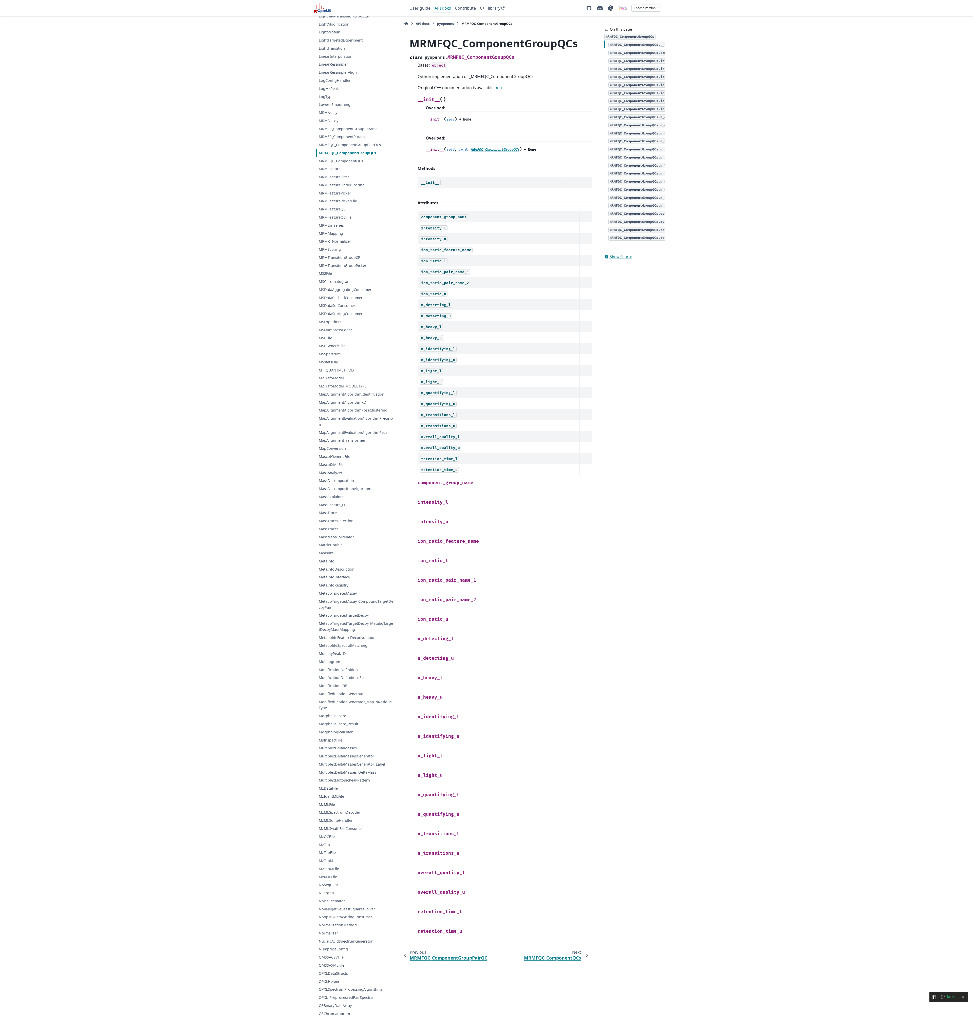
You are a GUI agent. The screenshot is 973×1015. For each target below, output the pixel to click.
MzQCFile (327, 836)
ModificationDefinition (338, 669)
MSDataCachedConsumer (341, 297)
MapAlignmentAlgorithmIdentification (351, 394)
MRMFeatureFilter (334, 176)
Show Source (620, 256)
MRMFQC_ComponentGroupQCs (347, 152)
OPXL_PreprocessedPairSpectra (346, 997)
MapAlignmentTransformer (342, 440)
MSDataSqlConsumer (337, 305)
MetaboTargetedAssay (338, 593)
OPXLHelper (329, 981)
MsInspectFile (330, 739)
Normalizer (328, 933)
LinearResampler (333, 64)
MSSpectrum (330, 354)
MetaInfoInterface (334, 577)
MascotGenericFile (334, 456)
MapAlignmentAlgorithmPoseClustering (353, 410)
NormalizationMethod (338, 925)
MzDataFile (328, 788)
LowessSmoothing (334, 104)
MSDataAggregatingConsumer (345, 289)
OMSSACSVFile (331, 957)
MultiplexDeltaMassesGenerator (346, 756)
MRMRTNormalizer (335, 241)
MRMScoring (330, 249)
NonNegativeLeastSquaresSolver (347, 908)
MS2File (325, 273)
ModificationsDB (333, 685)
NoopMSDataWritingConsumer (345, 916)
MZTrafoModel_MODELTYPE (343, 386)
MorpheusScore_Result (338, 723)
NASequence (330, 884)
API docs (443, 8)
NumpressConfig (333, 949)
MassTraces (329, 528)
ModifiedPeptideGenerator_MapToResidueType (355, 704)
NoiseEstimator (332, 901)
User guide (420, 8)
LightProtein (329, 32)
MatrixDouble (331, 544)
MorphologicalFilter (336, 732)
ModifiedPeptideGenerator (342, 693)
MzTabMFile (329, 868)
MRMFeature (330, 168)
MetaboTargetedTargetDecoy (344, 615)
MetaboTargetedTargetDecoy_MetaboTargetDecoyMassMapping (356, 626)
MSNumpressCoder (335, 329)
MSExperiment (331, 321)
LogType (326, 96)
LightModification (334, 24)
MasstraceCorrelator (336, 536)
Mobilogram (329, 661)
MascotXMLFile (331, 464)
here (499, 87)
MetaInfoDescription (336, 569)
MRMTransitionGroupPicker (342, 265)
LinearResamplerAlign (338, 72)
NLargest (326, 892)
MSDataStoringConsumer (341, 313)
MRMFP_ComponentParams (342, 136)
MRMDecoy (328, 120)
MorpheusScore (332, 715)
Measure (326, 553)
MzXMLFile (328, 876)
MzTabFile (327, 852)
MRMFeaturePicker (335, 193)
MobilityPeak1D (332, 653)
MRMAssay (328, 112)
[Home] (406, 23)
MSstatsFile (328, 362)
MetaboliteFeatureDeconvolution (347, 637)
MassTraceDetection (336, 520)
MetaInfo (326, 561)
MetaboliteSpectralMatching (343, 645)
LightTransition (332, 48)
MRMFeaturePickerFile (338, 201)
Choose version (645, 8)
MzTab (324, 844)
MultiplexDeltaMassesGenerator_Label (352, 764)
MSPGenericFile (332, 345)
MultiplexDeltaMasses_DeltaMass (347, 772)
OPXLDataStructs (333, 973)
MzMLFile (327, 804)
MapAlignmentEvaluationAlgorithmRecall (354, 432)
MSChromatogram (334, 281)
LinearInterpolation (335, 56)
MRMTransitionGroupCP (339, 257)
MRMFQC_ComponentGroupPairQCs (350, 144)
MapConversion (332, 448)
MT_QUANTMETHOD (336, 369)
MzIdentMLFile (331, 796)
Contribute (465, 8)
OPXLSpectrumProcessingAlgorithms (350, 989)
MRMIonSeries (331, 225)
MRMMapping (331, 233)
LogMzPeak (329, 88)
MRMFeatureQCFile (335, 217)
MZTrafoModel (331, 378)
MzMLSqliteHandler (336, 820)
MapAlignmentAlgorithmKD (342, 402)
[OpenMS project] (622, 8)
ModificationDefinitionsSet (342, 677)
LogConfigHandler (335, 80)
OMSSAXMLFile (331, 965)
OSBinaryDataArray (335, 1005)
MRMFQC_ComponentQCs (341, 161)
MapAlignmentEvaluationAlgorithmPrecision (356, 421)
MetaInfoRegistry (333, 585)
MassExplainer (331, 496)
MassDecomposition (336, 480)
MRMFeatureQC (332, 209)
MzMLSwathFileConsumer (341, 828)
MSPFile (325, 337)
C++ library (490, 8)
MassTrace (328, 512)
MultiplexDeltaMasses (338, 748)
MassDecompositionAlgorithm (345, 488)
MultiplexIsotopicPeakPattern (344, 780)
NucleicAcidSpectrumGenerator (346, 941)
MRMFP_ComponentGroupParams (348, 128)
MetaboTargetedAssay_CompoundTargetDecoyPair (356, 604)
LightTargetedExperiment (341, 40)
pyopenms (445, 23)
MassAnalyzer (330, 472)
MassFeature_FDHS (335, 504)
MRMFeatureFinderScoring (342, 185)
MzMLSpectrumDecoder (339, 812)
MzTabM (326, 860)
